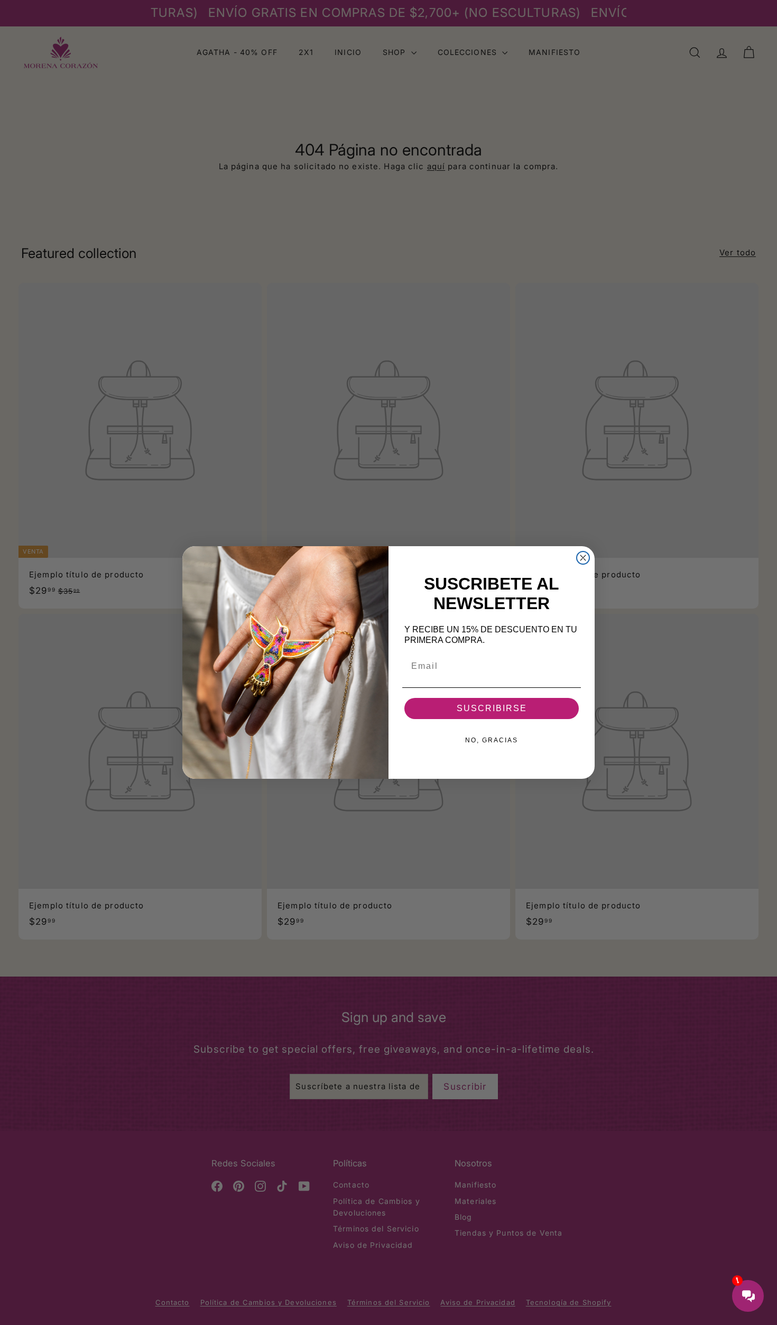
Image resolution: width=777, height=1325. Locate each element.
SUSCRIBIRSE (492, 708)
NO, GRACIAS (491, 740)
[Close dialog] (583, 557)
